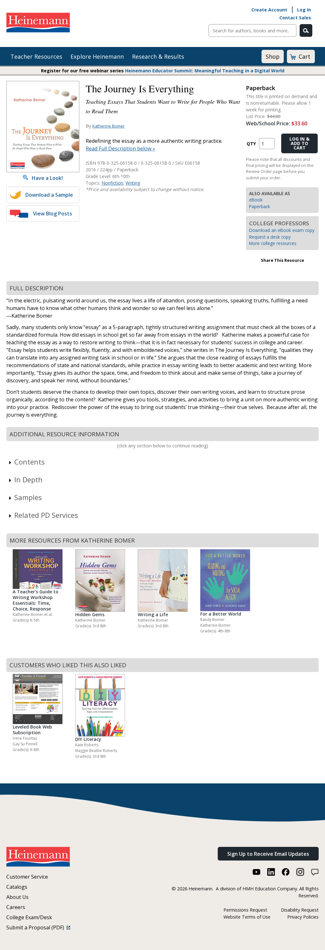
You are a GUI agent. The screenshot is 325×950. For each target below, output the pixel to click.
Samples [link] (28, 497)
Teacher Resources (36, 56)
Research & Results (158, 56)
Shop (273, 56)
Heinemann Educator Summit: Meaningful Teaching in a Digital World (204, 71)
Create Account (269, 10)
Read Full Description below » (120, 148)
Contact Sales (295, 18)
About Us (17, 897)
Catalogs (16, 886)
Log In (304, 10)
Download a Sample (49, 194)
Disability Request (300, 910)
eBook (255, 200)
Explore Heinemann (97, 56)
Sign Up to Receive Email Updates (268, 853)
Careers (15, 907)
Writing (133, 183)
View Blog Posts (52, 213)
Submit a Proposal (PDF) (36, 927)
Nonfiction (112, 183)
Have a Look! (45, 178)
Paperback (259, 206)
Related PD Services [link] (46, 515)
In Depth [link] (28, 479)
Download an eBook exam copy (282, 230)
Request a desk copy (270, 237)
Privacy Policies (303, 917)
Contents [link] (29, 461)
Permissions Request (245, 910)
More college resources (272, 243)
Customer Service (27, 876)
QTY (251, 144)
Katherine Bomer (108, 126)
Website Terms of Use (246, 917)
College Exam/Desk (29, 917)
